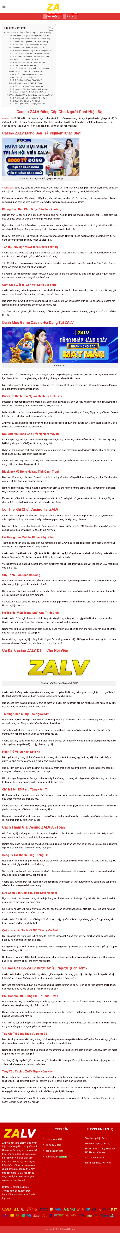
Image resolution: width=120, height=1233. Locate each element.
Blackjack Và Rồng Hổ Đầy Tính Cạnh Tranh (32, 56)
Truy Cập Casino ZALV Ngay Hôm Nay (30, 104)
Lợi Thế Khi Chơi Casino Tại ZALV (24, 59)
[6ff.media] (60, 6)
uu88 (25, 1187)
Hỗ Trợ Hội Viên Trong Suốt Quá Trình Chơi (32, 68)
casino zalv (8, 118)
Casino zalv (8, 187)
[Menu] (4, 6)
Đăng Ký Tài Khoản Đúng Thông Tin (29, 86)
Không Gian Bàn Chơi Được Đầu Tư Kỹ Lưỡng (32, 39)
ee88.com (20, 1190)
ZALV (5, 1142)
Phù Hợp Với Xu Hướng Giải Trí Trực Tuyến (31, 98)
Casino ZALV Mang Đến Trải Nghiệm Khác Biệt (29, 36)
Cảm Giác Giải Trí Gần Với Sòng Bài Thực (31, 45)
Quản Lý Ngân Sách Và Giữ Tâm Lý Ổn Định (31, 92)
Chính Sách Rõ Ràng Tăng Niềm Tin (29, 80)
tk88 (28, 1190)
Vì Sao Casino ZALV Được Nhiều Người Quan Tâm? (31, 95)
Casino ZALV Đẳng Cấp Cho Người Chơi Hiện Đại (29, 32)
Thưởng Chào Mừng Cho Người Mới (29, 74)
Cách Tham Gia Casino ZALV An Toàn (26, 83)
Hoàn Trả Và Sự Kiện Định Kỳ (26, 77)
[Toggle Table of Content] (49, 28)
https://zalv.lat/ (102, 1143)
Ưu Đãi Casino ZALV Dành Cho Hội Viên (26, 71)
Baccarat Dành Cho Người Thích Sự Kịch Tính (32, 51)
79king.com (8, 1190)
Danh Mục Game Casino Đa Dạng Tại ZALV (28, 48)
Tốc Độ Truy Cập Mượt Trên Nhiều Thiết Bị (31, 42)
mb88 (19, 1187)
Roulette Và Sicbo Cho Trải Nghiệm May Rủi (32, 54)
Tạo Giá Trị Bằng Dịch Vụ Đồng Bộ (28, 101)
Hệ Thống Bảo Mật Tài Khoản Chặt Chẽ (30, 62)
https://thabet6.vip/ (12, 1194)
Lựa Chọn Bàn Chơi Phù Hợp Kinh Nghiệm (31, 89)
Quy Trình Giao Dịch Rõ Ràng (26, 65)
